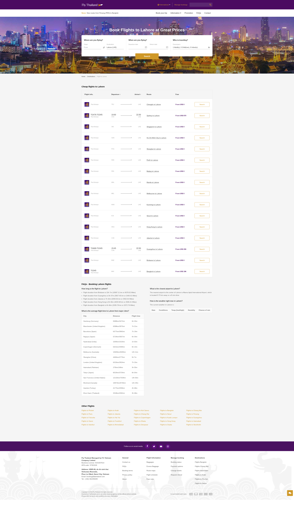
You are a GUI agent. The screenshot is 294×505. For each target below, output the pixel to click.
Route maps (151, 470)
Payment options (177, 466)
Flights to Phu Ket (201, 479)
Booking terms (127, 470)
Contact (207, 13)
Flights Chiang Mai (201, 466)
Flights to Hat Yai (114, 417)
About (124, 479)
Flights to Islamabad (193, 421)
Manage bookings (180, 5)
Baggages (150, 462)
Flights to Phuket (88, 410)
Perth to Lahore (152, 160)
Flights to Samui (201, 483)
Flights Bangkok (200, 462)
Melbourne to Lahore (154, 193)
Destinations (91, 76)
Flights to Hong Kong (167, 421)
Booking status (176, 462)
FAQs (198, 13)
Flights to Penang (192, 414)
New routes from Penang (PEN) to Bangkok (102, 13)
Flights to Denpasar (141, 425)
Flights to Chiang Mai (194, 410)
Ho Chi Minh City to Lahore (156, 138)
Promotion (189, 13)
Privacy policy (127, 475)
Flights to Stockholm (193, 425)
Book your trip (161, 13)
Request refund (176, 475)
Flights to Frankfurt (115, 421)
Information (175, 13)
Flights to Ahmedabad (116, 425)
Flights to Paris (87, 414)
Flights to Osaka (166, 425)
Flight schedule (152, 475)
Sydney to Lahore (153, 115)
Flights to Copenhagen (142, 417)
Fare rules (150, 479)
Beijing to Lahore (153, 171)
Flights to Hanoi (87, 421)
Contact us (126, 462)
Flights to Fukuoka (88, 417)
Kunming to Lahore (154, 205)
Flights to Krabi (113, 410)
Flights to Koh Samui (141, 410)
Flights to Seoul (165, 414)
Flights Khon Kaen (201, 470)
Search (147, 56)
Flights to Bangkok (167, 410)
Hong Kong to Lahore (154, 227)
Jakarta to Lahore (153, 238)
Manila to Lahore (153, 182)
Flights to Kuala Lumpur (168, 417)
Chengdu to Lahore (154, 104)
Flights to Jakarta (114, 414)
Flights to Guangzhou (194, 417)
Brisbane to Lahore (154, 260)
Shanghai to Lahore (154, 149)
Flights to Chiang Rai (141, 414)
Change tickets (176, 470)
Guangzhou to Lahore (155, 249)
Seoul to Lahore (152, 216)
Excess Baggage (153, 466)
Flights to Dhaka (140, 421)
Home (83, 76)
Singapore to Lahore (154, 127)
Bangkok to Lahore (153, 271)
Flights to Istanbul (88, 425)
